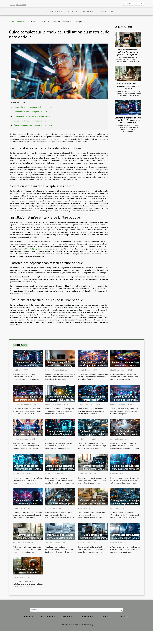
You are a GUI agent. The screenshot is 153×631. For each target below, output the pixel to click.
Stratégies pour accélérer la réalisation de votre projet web (60, 468)
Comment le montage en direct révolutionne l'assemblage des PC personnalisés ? (128, 120)
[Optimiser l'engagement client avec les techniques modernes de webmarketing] (28, 428)
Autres (114, 12)
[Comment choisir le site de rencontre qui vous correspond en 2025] (28, 497)
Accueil (11, 22)
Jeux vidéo (72, 12)
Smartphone (87, 12)
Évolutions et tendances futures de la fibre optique (33, 125)
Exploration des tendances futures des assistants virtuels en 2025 (28, 468)
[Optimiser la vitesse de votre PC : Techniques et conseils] (125, 428)
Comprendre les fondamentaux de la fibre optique (33, 107)
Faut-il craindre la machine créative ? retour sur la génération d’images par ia (128, 52)
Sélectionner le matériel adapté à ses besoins (31, 112)
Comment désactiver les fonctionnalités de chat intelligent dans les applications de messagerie (93, 505)
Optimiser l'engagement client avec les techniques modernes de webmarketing (27, 436)
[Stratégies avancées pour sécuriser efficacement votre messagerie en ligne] (60, 428)
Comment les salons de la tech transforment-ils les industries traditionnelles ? (28, 399)
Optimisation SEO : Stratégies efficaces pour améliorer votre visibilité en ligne (60, 505)
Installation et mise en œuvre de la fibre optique (32, 116)
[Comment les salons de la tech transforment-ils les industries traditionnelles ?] (28, 393)
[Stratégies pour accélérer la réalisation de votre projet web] (60, 462)
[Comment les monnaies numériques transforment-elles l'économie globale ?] (93, 358)
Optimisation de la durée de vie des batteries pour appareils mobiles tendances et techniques (60, 539)
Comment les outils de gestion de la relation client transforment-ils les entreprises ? (125, 401)
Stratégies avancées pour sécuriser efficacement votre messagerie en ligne (60, 434)
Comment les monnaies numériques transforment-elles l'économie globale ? (93, 365)
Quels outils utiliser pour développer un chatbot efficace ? (93, 434)
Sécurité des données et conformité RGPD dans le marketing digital (60, 399)
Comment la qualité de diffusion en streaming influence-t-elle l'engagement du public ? (60, 367)
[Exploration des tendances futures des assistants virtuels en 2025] (28, 462)
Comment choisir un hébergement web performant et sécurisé (93, 468)
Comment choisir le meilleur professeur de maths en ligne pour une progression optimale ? (27, 539)
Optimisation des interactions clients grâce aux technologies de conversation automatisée (92, 539)
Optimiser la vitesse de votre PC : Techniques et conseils (125, 434)
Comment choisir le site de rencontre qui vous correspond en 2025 (28, 503)
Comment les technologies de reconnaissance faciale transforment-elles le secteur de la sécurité (125, 539)
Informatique (56, 12)
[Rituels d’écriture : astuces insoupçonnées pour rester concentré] (128, 73)
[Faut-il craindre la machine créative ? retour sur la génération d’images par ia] (128, 39)
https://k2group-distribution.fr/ (37, 249)
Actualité (40, 12)
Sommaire (19, 102)
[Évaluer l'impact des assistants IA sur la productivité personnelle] (28, 566)
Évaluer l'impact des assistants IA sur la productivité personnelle (28, 572)
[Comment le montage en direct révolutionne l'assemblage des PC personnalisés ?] (128, 107)
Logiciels (102, 12)
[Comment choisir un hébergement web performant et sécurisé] (93, 462)
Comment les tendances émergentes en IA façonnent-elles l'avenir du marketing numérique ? (93, 401)
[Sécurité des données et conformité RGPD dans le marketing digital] (60, 393)
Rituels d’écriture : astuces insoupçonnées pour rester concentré (128, 86)
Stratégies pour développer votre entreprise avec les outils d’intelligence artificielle (125, 505)
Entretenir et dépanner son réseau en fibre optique (33, 121)
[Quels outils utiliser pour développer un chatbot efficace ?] (93, 428)
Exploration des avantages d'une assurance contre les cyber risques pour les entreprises (125, 470)
